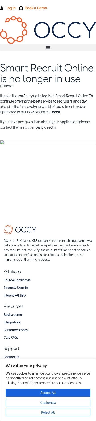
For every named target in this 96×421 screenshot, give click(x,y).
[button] (48, 47)
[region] (48, 389)
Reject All (48, 412)
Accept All (48, 393)
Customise (48, 402)
